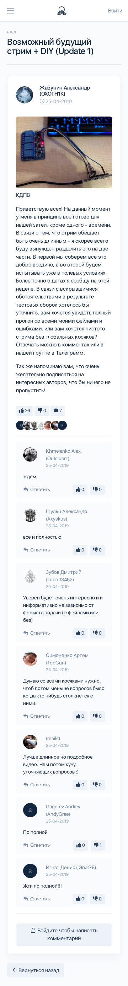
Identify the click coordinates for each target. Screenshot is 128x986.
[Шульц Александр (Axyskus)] (34, 425)
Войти (115, 10)
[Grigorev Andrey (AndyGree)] (62, 425)
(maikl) (53, 738)
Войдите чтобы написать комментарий (66, 934)
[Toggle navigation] (11, 10)
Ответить (39, 489)
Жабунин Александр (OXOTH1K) (64, 91)
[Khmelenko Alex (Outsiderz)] (27, 425)
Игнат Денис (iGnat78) (71, 867)
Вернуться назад (38, 970)
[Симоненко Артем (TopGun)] (48, 425)
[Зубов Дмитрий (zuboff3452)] (41, 425)
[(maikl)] (55, 425)
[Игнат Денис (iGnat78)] (20, 425)
